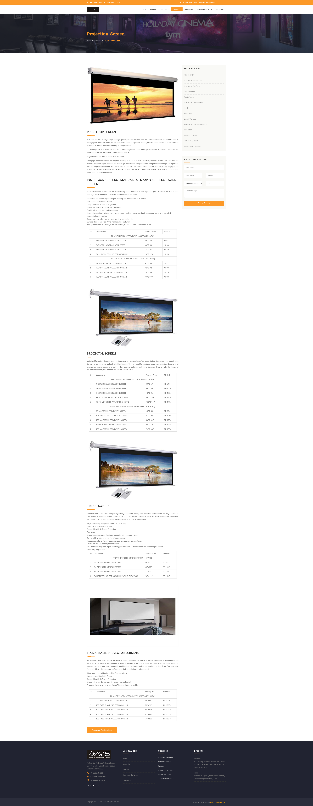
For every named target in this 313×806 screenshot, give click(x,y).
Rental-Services (164, 774)
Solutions (188, 9)
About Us (153, 9)
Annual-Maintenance (166, 779)
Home (144, 9)
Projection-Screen (191, 135)
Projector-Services (165, 757)
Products (176, 9)
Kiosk (186, 108)
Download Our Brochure (102, 730)
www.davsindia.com (97, 780)
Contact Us (220, 9)
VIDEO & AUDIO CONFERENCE (195, 124)
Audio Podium (189, 97)
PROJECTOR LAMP (191, 141)
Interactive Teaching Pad (193, 102)
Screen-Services (164, 762)
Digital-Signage (190, 119)
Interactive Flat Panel (192, 86)
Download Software (204, 9)
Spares (161, 766)
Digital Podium (189, 92)
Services (164, 9)
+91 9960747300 (96, 773)
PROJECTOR (189, 75)
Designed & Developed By (209, 802)
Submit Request (204, 203)
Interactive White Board (193, 81)
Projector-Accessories (192, 146)
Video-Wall (188, 113)
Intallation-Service (165, 770)
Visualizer (188, 130)
